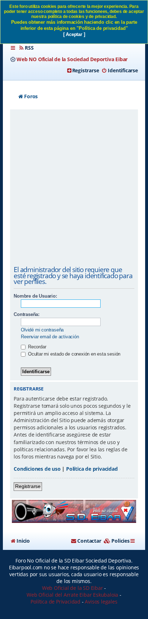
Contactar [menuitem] (89, 540)
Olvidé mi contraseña (42, 330)
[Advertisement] (74, 189)
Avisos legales (101, 601)
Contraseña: (27, 314)
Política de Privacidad (55, 601)
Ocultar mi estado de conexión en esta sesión (73, 354)
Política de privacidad (92, 468)
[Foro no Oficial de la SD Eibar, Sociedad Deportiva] (74, 511)
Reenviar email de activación (50, 336)
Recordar (36, 346)
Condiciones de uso (37, 468)
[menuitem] (25, 48)
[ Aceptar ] (74, 34)
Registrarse (28, 486)
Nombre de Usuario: (35, 296)
